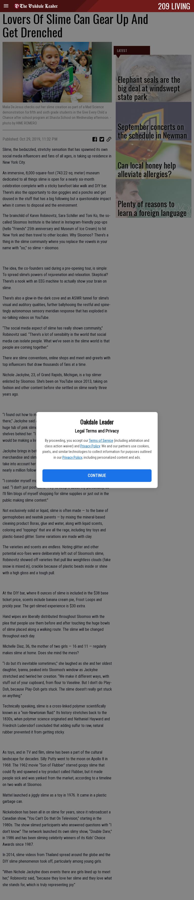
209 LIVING (174, 6)
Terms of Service (101, 441)
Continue (97, 475)
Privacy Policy (90, 446)
